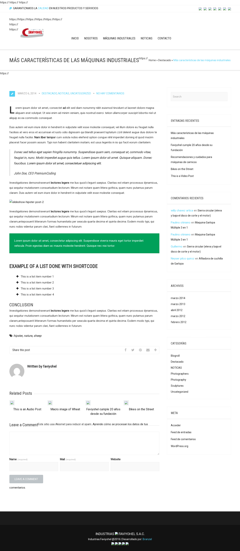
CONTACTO (164, 38)
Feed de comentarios (183, 439)
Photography (178, 379)
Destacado (164, 60)
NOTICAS (63, 93)
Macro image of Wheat (65, 409)
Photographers (180, 373)
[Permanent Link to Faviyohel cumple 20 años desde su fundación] (88, 404)
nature (28, 336)
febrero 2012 (178, 322)
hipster (18, 336)
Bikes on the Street (141, 409)
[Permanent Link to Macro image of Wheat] (50, 404)
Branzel (147, 539)
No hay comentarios (110, 93)
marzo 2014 (178, 298)
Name (18, 459)
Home (152, 60)
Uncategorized (80, 93)
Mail (68, 459)
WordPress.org (179, 446)
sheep (37, 336)
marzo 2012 (178, 316)
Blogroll (175, 355)
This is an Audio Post (27, 409)
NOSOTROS (91, 38)
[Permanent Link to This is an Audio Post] (12, 404)
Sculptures (177, 385)
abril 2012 (176, 310)
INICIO (75, 38)
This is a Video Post (182, 175)
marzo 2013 (178, 304)
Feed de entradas (181, 432)
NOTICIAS (146, 38)
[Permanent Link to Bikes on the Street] (126, 404)
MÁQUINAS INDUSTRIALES (119, 38)
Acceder (176, 425)
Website (116, 459)
